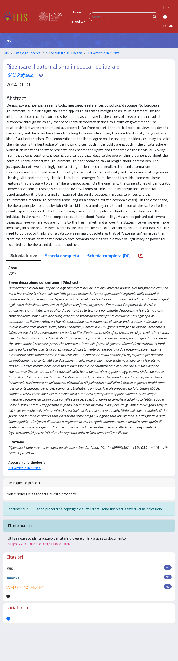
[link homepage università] (50, 16)
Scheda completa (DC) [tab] (108, 255)
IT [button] (164, 7)
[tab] (140, 256)
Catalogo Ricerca (27, 53)
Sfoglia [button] (77, 21)
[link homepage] (17, 16)
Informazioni (21, 525)
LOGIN (168, 26)
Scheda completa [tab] (62, 255)
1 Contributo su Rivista (64, 53)
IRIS (6, 53)
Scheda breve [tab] (23, 255)
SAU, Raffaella (20, 75)
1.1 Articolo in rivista (103, 53)
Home (76, 12)
